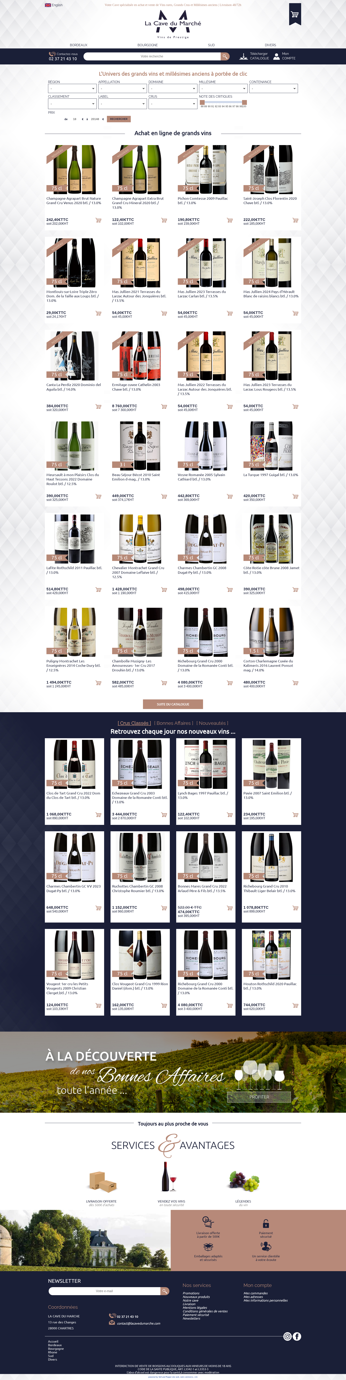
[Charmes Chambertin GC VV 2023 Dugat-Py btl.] (74, 881)
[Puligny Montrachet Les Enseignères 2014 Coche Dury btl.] (74, 655)
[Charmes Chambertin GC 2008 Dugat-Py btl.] (205, 562)
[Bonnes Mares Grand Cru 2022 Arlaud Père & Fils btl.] (206, 881)
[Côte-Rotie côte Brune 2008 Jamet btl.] (271, 562)
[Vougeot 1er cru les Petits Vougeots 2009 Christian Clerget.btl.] (74, 978)
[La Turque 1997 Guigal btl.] (271, 469)
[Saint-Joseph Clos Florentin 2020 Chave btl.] (271, 193)
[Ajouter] (98, 220)
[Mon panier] (295, 14)
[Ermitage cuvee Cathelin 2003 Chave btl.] (140, 379)
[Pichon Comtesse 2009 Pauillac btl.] (206, 193)
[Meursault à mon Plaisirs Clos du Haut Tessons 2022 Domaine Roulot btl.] (74, 469)
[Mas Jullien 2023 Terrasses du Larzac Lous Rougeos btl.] (271, 379)
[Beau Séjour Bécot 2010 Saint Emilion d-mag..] (140, 469)
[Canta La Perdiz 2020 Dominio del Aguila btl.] (74, 379)
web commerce (186, 1377)
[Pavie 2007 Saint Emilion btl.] (271, 787)
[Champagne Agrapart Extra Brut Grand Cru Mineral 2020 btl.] (140, 193)
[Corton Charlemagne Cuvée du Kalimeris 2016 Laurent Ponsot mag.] (271, 655)
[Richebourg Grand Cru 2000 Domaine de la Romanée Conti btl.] (205, 655)
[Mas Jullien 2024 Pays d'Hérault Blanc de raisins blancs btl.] (271, 286)
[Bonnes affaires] (259, 1081)
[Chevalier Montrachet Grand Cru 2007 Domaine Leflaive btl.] (140, 562)
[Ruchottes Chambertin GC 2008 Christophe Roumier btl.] (140, 881)
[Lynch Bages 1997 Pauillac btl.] (206, 787)
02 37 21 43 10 (127, 1316)
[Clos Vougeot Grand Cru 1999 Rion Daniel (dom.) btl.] (140, 978)
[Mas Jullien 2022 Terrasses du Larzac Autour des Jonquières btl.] (206, 379)
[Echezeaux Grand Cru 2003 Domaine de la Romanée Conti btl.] (140, 787)
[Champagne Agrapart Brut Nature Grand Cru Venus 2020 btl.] (74, 193)
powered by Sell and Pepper (160, 1377)
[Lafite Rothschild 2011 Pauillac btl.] (74, 562)
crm (196, 1377)
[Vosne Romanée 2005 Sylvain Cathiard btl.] (206, 469)
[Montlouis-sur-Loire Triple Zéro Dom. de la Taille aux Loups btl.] (74, 286)
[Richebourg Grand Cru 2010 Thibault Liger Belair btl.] (271, 881)
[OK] (225, 56)
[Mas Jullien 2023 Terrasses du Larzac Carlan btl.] (206, 286)
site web (175, 1377)
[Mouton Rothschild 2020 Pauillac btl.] (271, 978)
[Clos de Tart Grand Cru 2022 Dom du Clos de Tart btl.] (74, 787)
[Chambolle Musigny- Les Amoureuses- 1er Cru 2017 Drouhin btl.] (140, 655)
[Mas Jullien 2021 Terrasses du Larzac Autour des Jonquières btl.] (140, 286)
